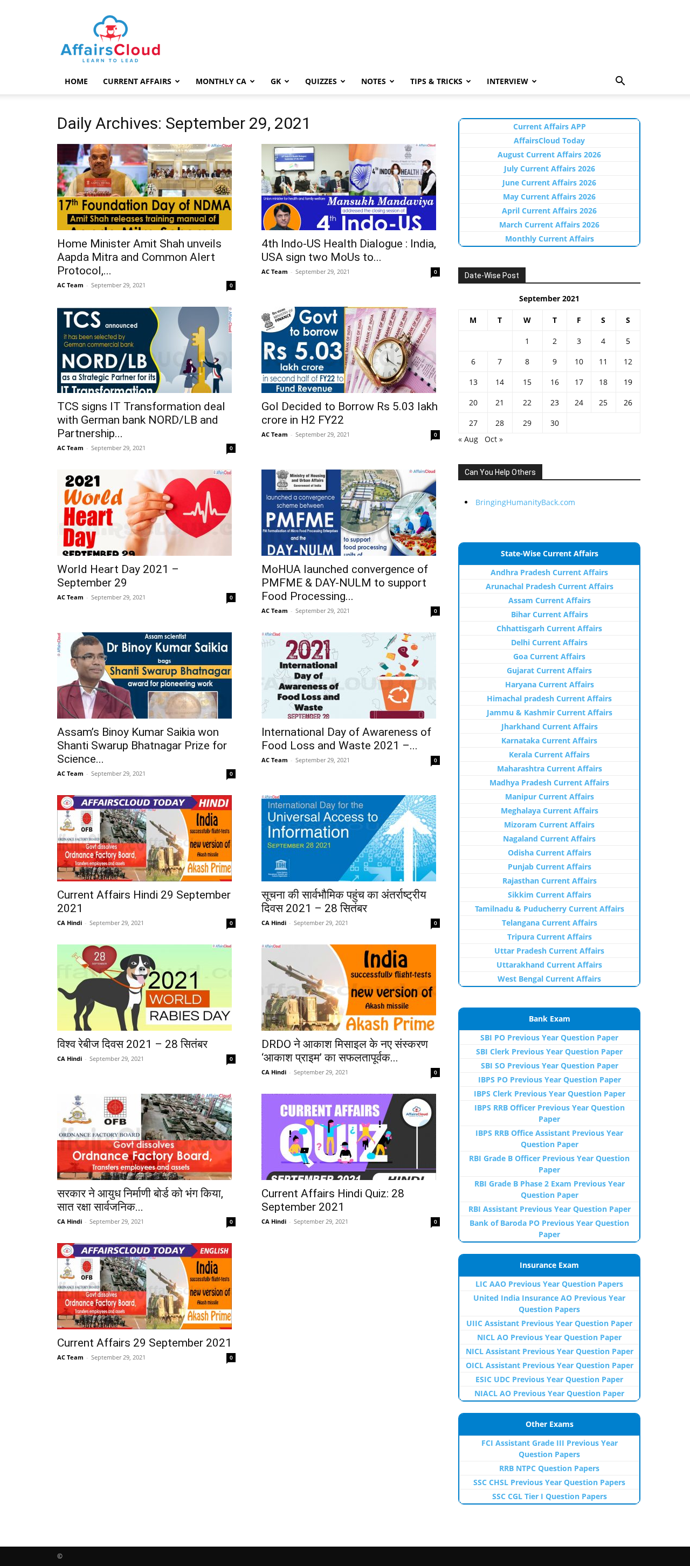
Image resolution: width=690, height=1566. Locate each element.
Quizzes (321, 81)
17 (579, 382)
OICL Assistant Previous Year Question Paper (549, 1365)
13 (473, 382)
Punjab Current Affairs (549, 866)
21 (499, 402)
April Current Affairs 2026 (549, 210)
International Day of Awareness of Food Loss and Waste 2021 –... (346, 739)
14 (499, 382)
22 (527, 402)
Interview (507, 81)
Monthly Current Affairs (549, 238)
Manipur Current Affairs (549, 796)
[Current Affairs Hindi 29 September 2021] (146, 838)
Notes (373, 81)
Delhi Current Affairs (549, 642)
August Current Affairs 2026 (549, 154)
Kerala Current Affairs (549, 754)
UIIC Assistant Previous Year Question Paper (549, 1323)
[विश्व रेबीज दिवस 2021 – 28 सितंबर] (146, 987)
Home (76, 81)
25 (603, 402)
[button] (620, 82)
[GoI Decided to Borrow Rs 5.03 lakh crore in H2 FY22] (350, 350)
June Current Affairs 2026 (549, 182)
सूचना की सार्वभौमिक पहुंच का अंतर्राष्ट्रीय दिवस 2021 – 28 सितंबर (343, 901)
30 (554, 423)
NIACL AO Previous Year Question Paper (549, 1393)
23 (554, 402)
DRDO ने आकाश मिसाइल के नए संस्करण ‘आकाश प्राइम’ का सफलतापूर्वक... (344, 1051)
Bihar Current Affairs (549, 614)
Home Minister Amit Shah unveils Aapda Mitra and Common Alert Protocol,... (139, 257)
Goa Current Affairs (549, 656)
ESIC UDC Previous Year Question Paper (549, 1379)
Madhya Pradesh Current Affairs (549, 782)
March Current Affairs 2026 (549, 224)
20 (473, 402)
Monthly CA (221, 81)
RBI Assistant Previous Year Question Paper (549, 1209)
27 (473, 423)
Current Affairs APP (549, 126)
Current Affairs (137, 81)
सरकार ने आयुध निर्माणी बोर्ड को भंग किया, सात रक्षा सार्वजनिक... (140, 1200)
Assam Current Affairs (549, 600)
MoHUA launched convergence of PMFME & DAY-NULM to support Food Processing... (344, 583)
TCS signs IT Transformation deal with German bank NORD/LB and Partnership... (141, 420)
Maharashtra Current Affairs (549, 768)
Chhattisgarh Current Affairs (549, 628)
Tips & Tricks (436, 81)
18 (603, 382)
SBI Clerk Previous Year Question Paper (549, 1051)
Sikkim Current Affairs (549, 894)
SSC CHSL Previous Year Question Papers (549, 1482)
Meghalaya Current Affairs (549, 810)
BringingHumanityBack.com (525, 502)
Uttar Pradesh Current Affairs (549, 951)
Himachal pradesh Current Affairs (549, 698)
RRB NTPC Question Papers (549, 1468)
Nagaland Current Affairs (549, 838)
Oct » (494, 439)
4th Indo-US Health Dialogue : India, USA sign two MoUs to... (348, 250)
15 (527, 382)
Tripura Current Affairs (549, 937)
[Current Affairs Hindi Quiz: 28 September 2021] (350, 1137)
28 (499, 423)
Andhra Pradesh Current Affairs (549, 572)
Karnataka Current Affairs (549, 740)
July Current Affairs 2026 (549, 168)
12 (628, 361)
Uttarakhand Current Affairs (549, 965)
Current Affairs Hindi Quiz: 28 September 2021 (332, 1200)
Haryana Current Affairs (549, 684)
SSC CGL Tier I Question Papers (549, 1496)
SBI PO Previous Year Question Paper (549, 1037)
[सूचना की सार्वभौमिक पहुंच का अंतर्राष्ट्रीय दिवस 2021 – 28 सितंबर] (350, 838)
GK (276, 81)
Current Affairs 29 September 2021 (144, 1342)
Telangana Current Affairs (549, 922)
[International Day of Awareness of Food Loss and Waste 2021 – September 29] (350, 675)
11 (603, 361)
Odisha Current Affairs (549, 852)
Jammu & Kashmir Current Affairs (549, 712)
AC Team (70, 285)
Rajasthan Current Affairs (549, 880)
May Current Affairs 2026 (549, 196)
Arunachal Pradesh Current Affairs (549, 586)
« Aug (468, 439)
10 (579, 361)
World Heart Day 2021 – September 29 (118, 576)
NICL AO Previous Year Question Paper (549, 1337)
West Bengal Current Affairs (549, 979)
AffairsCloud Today (549, 140)
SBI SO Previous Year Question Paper (549, 1065)
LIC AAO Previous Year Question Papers (549, 1284)
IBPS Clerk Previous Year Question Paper (549, 1093)
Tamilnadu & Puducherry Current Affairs (549, 908)
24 (579, 402)
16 (554, 382)
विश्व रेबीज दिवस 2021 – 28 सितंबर (132, 1044)
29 (527, 423)
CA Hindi (69, 923)
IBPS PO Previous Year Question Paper (549, 1079)
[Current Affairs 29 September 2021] (146, 1286)
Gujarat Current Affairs (549, 670)
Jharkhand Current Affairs (549, 726)
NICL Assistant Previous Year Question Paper (549, 1351)
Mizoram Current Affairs (549, 824)
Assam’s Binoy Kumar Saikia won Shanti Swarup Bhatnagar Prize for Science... (142, 745)
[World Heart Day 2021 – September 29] (146, 513)
